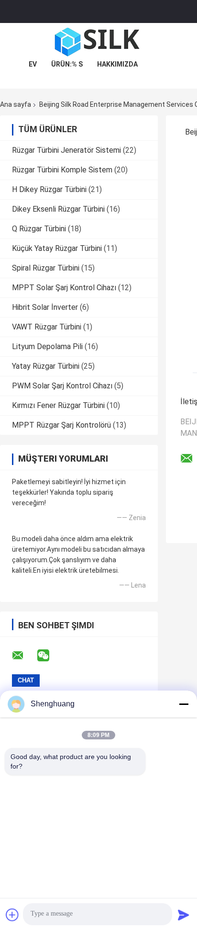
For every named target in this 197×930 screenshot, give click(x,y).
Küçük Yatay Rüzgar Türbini (57, 248)
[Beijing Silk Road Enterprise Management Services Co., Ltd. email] (24, 655)
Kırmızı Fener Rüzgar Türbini (58, 405)
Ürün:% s (67, 64)
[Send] (183, 914)
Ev (33, 64)
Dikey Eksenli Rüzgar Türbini (58, 209)
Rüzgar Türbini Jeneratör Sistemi (66, 150)
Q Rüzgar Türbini (39, 228)
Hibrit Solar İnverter (45, 307)
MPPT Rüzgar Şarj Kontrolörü (61, 425)
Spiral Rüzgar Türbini (45, 267)
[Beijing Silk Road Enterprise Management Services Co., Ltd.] (98, 42)
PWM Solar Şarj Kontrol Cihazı (62, 385)
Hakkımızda (117, 64)
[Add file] (12, 914)
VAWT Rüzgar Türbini (46, 326)
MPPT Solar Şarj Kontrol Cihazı (64, 287)
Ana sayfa (15, 104)
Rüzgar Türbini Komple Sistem (62, 169)
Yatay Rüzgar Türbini (45, 366)
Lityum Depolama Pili (47, 346)
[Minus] (183, 704)
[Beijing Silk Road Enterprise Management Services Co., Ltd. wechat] (49, 655)
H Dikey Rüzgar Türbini (49, 189)
